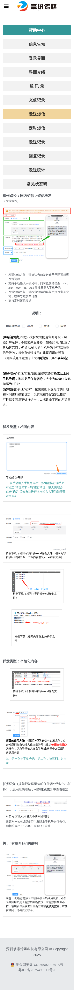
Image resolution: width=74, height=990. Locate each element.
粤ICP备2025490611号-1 (37, 970)
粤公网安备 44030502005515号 (39, 965)
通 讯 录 (37, 86)
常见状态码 (37, 184)
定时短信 (37, 128)
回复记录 (37, 156)
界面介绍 (37, 72)
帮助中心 (37, 30)
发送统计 (37, 170)
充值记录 (37, 100)
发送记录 (37, 142)
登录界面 (37, 58)
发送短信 (37, 114)
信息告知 (37, 44)
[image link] (37, 6)
